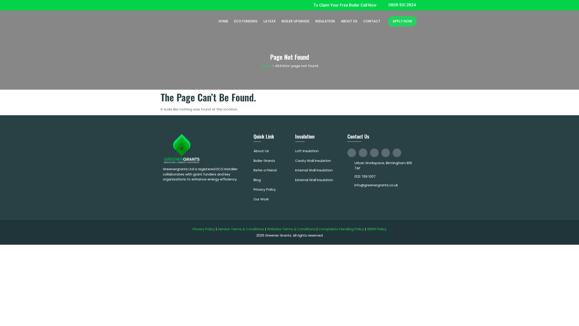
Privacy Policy (204, 229)
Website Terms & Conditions (291, 229)
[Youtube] (397, 153)
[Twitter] (363, 153)
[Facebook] (351, 153)
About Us (349, 21)
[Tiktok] (385, 153)
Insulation (325, 21)
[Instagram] (374, 153)
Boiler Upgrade (295, 21)
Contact (371, 21)
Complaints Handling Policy (341, 229)
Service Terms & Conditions (241, 229)
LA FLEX (269, 21)
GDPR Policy (376, 229)
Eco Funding (246, 21)
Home (223, 21)
